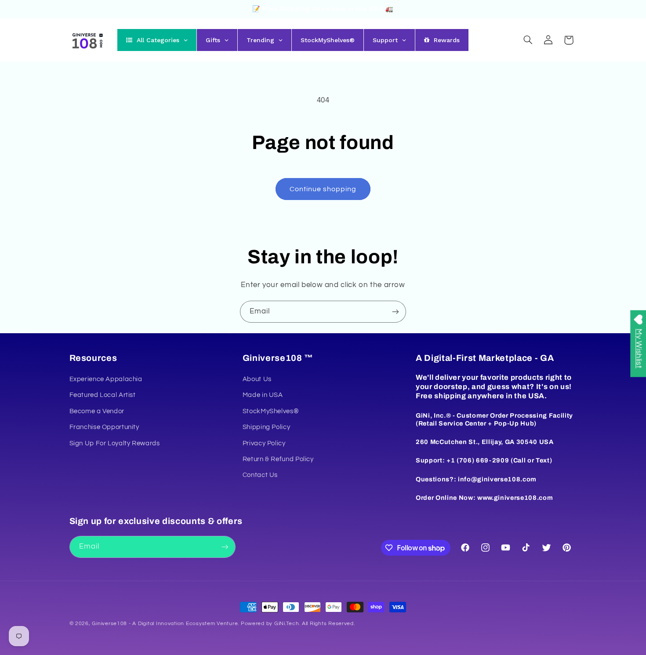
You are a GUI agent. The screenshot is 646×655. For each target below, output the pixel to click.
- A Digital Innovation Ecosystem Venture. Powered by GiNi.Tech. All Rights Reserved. (241, 623)
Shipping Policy (266, 427)
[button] (528, 40)
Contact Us (260, 475)
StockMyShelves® (271, 411)
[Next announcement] (574, 9)
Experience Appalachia (105, 379)
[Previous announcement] (72, 9)
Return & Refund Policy (278, 459)
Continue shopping (323, 189)
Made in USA (263, 395)
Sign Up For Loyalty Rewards (114, 443)
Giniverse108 (109, 623)
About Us (257, 379)
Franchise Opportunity (104, 427)
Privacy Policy (264, 443)
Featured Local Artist (102, 395)
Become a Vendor (96, 411)
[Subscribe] (395, 311)
